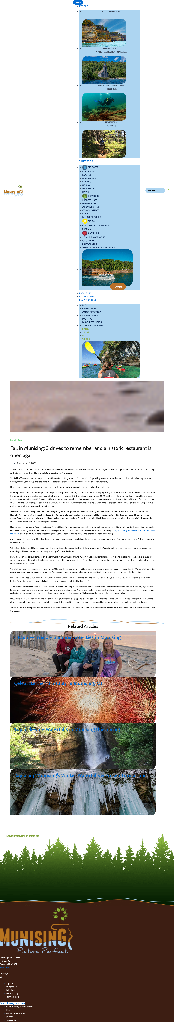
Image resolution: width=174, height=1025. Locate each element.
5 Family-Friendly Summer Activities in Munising (67, 637)
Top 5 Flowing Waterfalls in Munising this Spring (67, 729)
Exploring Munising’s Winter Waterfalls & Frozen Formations (80, 775)
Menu (78, 2)
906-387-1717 (6, 967)
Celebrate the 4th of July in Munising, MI (58, 683)
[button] (155, 190)
